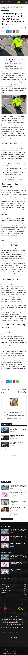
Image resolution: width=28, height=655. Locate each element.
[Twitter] (10, 31)
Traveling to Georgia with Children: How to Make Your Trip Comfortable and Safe (18, 501)
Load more (13, 514)
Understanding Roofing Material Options (14, 63)
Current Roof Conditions (10, 61)
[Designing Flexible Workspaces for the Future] (5, 437)
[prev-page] (2, 449)
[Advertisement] (14, 465)
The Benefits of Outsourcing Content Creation (6, 391)
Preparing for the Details (10, 66)
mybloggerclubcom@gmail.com (14, 632)
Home (2, 6)
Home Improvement (9, 6)
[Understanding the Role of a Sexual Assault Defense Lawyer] (5, 509)
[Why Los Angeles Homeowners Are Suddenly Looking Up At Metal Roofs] (5, 430)
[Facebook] (7, 31)
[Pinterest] (14, 31)
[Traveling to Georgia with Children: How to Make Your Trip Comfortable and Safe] (5, 502)
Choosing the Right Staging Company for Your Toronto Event (22, 391)
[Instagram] (10, 642)
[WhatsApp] (17, 31)
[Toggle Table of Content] (21, 60)
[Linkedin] (14, 642)
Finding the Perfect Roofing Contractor (14, 68)
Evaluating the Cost (9, 65)
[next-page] (5, 449)
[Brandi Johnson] (2, 28)
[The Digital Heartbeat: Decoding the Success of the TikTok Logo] (5, 494)
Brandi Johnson (7, 27)
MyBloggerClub (5, 649)
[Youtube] (21, 642)
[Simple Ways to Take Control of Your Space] (5, 444)
